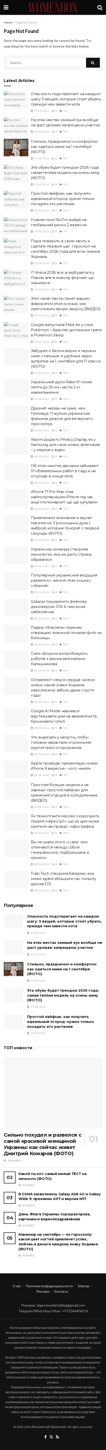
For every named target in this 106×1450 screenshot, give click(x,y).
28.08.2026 (41, 398)
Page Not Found (26, 22)
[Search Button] (99, 7)
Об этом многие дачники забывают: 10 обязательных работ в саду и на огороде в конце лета (65, 470)
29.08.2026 (41, 110)
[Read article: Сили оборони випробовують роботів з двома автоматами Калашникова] (16, 660)
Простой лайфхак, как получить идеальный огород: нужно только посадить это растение (63, 198)
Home (8, 22)
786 (65, 372)
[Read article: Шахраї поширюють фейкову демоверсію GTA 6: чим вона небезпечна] (16, 608)
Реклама (42, 1291)
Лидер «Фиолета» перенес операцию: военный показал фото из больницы (66, 632)
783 (65, 184)
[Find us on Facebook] (45, 1437)
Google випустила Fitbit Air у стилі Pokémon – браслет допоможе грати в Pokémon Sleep (66, 329)
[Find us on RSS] (57, 1437)
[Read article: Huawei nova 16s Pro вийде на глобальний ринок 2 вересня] (16, 226)
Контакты (61, 1291)
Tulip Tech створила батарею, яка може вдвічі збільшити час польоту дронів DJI (63, 878)
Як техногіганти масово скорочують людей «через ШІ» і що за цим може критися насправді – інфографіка (65, 821)
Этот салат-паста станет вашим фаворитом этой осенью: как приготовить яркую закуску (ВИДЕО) (66, 303)
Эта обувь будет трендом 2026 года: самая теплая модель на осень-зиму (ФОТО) (65, 172)
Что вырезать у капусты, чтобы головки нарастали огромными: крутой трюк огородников (61, 742)
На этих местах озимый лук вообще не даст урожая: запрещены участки (64, 945)
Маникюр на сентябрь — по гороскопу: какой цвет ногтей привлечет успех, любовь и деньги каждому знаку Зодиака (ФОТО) (58, 1241)
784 (65, 210)
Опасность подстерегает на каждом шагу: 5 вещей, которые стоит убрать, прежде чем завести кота (66, 99)
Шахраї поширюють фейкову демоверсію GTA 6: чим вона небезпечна (59, 606)
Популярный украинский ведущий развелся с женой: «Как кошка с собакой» (64, 580)
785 (65, 131)
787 (65, 158)
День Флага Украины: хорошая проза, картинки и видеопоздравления (54, 1216)
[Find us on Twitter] (51, 1437)
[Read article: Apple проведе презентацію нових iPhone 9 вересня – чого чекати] (16, 769)
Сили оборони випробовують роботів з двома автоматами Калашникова (59, 658)
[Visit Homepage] (53, 7)
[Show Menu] (6, 7)
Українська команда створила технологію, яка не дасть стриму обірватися (61, 554)
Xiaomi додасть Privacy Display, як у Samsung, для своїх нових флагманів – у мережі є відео (65, 444)
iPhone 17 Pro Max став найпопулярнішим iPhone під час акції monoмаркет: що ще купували (64, 496)
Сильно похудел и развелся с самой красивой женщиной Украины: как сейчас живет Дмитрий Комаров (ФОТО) (42, 1144)
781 (65, 110)
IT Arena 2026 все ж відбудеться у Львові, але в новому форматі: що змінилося (62, 277)
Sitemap (83, 1286)
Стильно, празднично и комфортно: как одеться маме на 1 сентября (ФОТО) (64, 146)
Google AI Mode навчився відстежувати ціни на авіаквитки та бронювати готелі (64, 716)
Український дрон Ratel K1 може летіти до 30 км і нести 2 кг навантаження (61, 387)
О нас (17, 1286)
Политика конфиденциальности (49, 1286)
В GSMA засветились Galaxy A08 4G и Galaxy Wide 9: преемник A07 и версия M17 (59, 1196)
